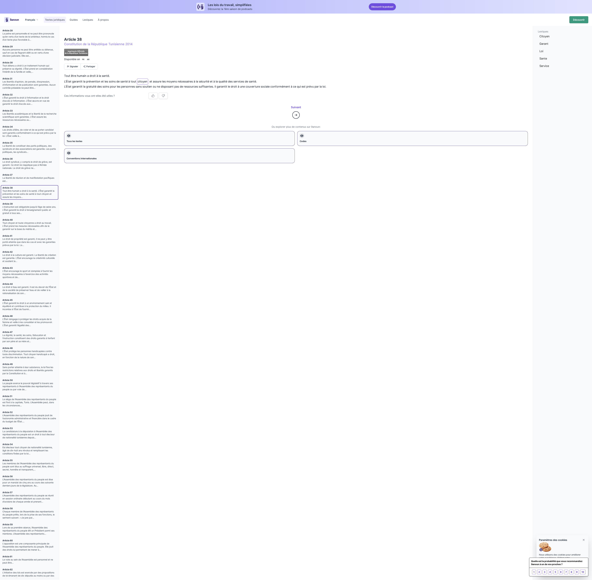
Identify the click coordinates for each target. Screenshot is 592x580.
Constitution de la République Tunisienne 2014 (98, 44)
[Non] (163, 96)
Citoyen (544, 36)
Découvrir (579, 19)
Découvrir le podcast (382, 6)
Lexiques (88, 19)
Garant (543, 43)
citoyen (142, 81)
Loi (541, 51)
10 (583, 572)
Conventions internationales (82, 158)
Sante (543, 58)
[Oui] (153, 96)
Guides (74, 19)
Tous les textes (74, 141)
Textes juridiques (55, 19)
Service (544, 66)
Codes (303, 141)
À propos (103, 19)
